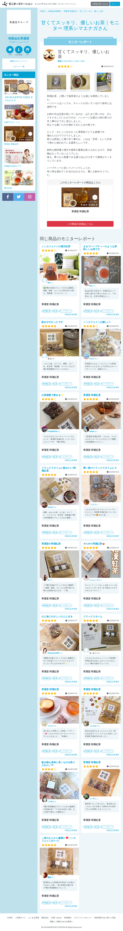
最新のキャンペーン (19, 61)
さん (50, 283)
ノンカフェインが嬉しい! (96, 321)
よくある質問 (33, 917)
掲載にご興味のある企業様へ (61, 921)
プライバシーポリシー (83, 917)
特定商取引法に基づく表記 (105, 917)
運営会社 (45, 917)
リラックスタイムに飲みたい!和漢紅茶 (59, 469)
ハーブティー (66, 311)
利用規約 (67, 917)
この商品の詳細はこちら (80, 223)
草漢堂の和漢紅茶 (51, 543)
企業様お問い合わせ (100, 4)
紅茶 (55, 311)
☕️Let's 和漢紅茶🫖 (94, 543)
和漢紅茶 (47, 311)
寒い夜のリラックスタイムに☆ (100, 467)
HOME (10, 917)
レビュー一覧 (19, 66)
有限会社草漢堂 (71, 314)
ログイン (115, 4)
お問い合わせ (56, 917)
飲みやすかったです (52, 321)
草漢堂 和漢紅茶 (92, 394)
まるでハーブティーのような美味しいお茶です (100, 248)
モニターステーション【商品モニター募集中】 (17, 3)
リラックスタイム (92, 616)
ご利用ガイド (20, 917)
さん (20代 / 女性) (71, 61)
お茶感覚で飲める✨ (53, 394)
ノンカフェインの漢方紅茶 (56, 246)
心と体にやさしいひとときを (57, 616)
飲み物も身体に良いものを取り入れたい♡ (58, 764)
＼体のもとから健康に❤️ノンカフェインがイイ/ (59, 839)
